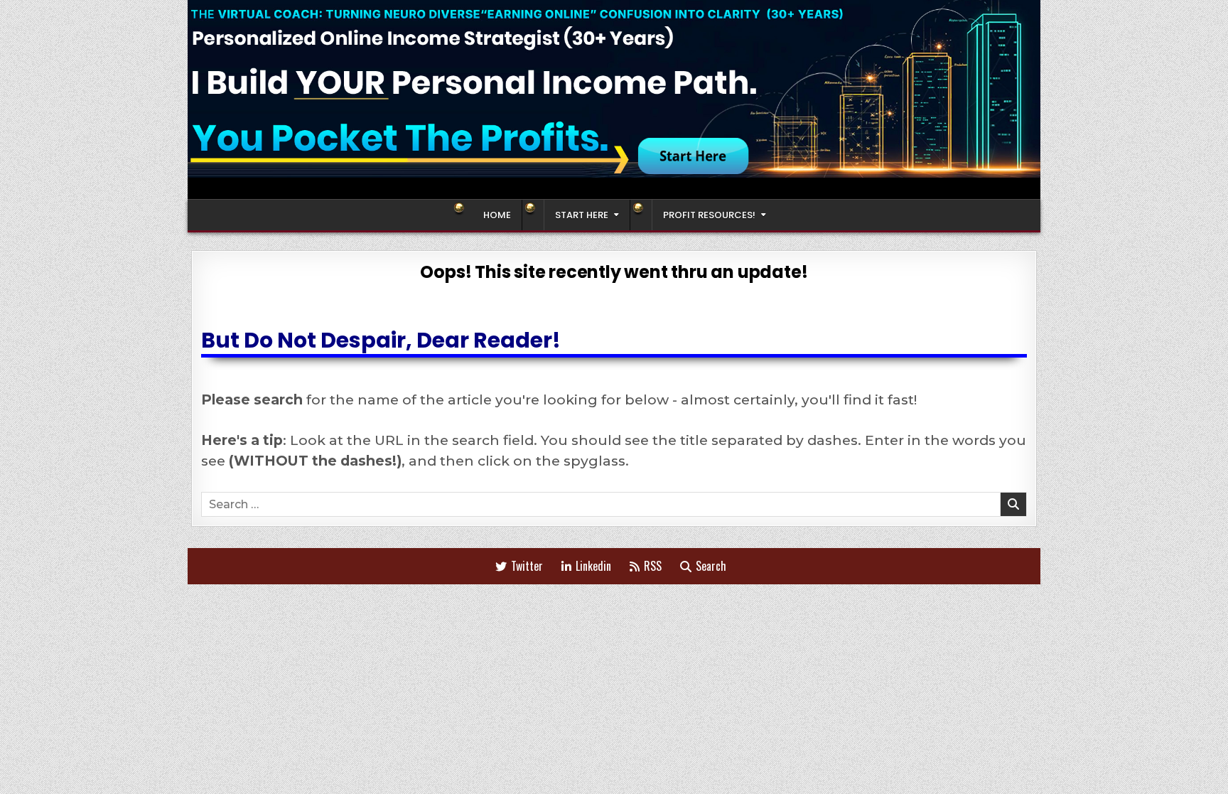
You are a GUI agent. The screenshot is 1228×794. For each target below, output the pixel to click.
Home (497, 215)
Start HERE (581, 215)
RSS (653, 565)
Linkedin (593, 565)
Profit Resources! (709, 215)
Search (711, 565)
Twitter (527, 565)
